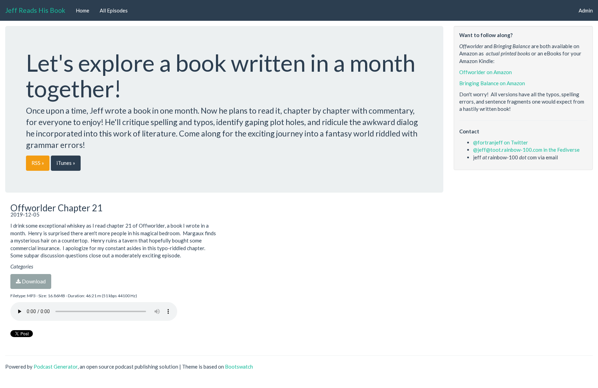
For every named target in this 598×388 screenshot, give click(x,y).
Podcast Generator (56, 366)
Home (82, 10)
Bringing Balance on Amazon (492, 83)
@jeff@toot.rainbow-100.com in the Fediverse (526, 150)
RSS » (37, 163)
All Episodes (114, 10)
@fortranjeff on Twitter (500, 142)
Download (33, 281)
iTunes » (65, 163)
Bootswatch (239, 366)
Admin (586, 10)
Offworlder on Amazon (485, 72)
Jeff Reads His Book (35, 10)
